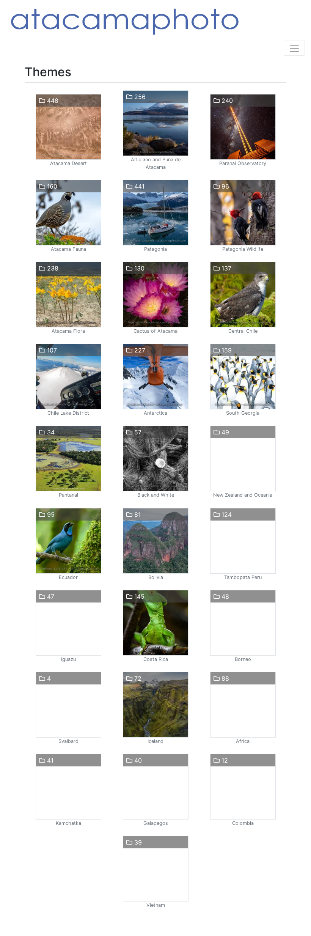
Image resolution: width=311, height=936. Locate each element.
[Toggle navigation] (294, 48)
